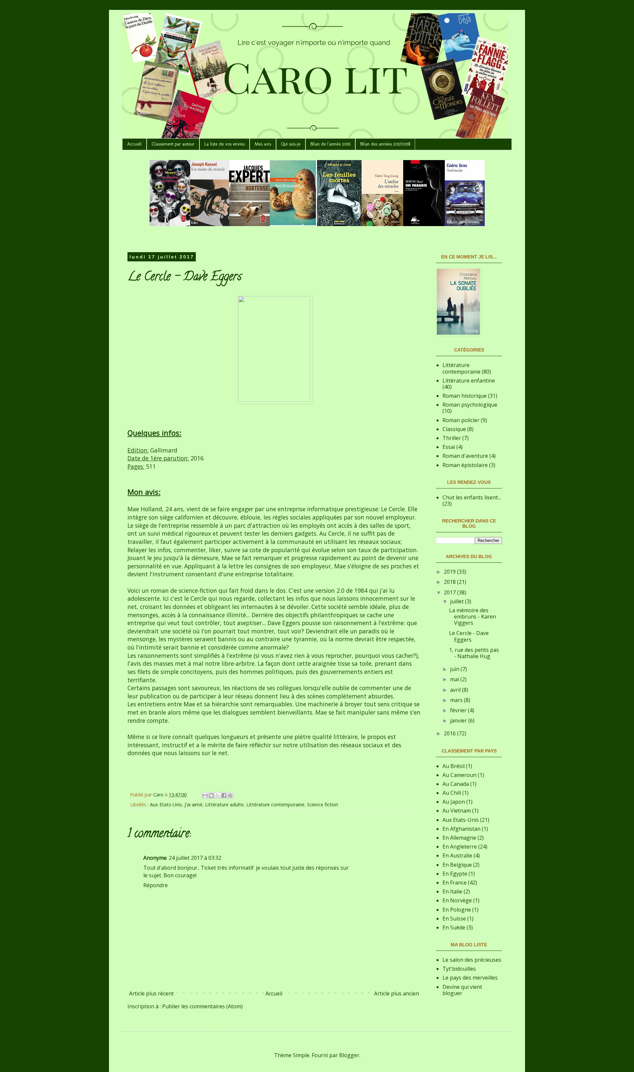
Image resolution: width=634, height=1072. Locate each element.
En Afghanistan (461, 828)
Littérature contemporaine (275, 804)
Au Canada (455, 783)
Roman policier (460, 420)
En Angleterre (459, 846)
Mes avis (263, 144)
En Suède (453, 927)
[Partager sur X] (217, 795)
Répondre (155, 885)
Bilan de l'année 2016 (330, 144)
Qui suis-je (290, 144)
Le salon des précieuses (471, 959)
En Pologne (456, 909)
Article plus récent (151, 993)
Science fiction (322, 804)
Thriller (451, 438)
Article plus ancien (396, 993)
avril (456, 689)
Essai (448, 447)
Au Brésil (453, 766)
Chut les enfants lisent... (471, 497)
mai (455, 679)
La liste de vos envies (224, 144)
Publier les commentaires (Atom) (202, 1006)
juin (455, 669)
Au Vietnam (456, 810)
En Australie (457, 855)
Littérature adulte (224, 804)
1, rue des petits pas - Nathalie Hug (474, 653)
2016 (450, 733)
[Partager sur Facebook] (224, 795)
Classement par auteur (173, 144)
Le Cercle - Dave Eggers (469, 636)
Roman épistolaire (465, 465)
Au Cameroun (459, 775)
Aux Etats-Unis (166, 804)
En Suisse (454, 918)
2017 (450, 592)
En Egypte (454, 873)
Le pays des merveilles (470, 977)
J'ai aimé (193, 804)
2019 (450, 571)
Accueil (134, 144)
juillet (457, 601)
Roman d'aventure (465, 455)
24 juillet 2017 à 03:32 (195, 857)
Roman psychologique (469, 404)
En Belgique (457, 864)
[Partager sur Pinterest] (230, 795)
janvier (459, 720)
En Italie (452, 891)
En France (454, 882)
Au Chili (451, 792)
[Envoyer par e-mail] (205, 795)
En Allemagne (459, 837)
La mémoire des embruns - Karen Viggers (472, 616)
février (459, 710)
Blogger (349, 1055)
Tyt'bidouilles (459, 968)
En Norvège (457, 900)
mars (457, 700)
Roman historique (464, 395)
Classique (454, 429)
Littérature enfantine (468, 380)
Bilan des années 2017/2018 (385, 144)
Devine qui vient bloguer (462, 990)
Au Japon (453, 801)
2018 (450, 582)
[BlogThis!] (211, 795)
